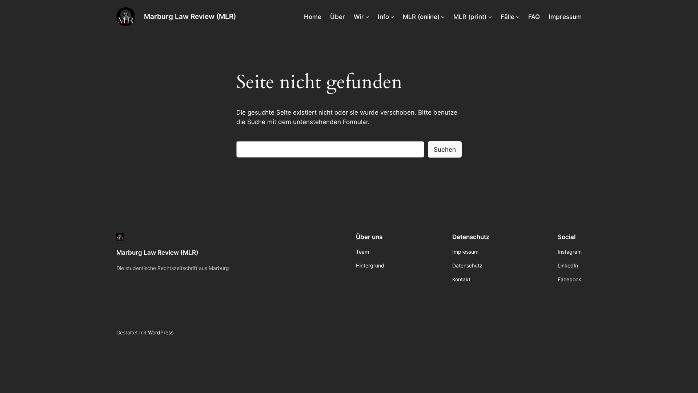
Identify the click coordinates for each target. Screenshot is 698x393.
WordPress (160, 332)
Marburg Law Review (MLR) (190, 16)
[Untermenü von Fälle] (518, 17)
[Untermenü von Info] (392, 17)
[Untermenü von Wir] (367, 17)
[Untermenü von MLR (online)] (443, 17)
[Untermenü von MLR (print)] (490, 17)
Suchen (445, 149)
